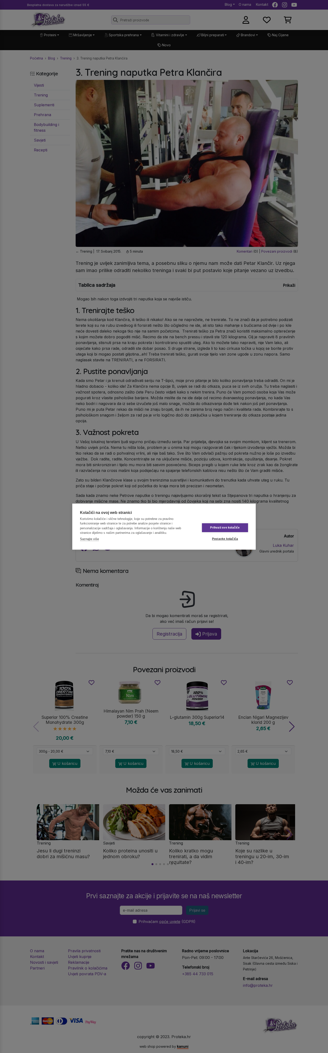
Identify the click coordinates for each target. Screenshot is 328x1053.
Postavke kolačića (225, 539)
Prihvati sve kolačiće (225, 527)
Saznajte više (89, 539)
